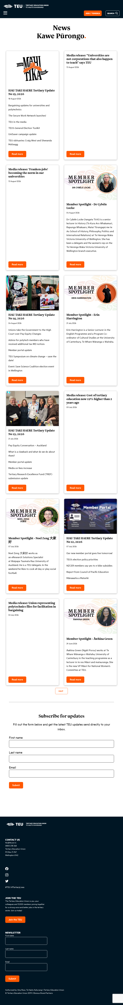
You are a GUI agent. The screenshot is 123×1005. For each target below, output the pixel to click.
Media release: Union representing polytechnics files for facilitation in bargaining (32, 606)
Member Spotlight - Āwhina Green (89, 638)
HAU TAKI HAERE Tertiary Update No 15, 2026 (31, 92)
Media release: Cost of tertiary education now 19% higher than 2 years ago (89, 398)
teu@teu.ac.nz (10, 842)
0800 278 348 (11, 845)
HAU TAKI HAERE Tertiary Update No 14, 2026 (31, 316)
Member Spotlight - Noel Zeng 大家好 (32, 539)
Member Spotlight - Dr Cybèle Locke (86, 206)
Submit (16, 785)
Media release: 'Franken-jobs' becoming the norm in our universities (28, 172)
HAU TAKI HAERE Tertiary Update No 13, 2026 (31, 432)
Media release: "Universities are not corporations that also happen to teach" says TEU (89, 58)
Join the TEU (15, 919)
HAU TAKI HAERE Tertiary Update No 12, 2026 (89, 539)
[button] (42, 13)
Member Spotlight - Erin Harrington (82, 316)
